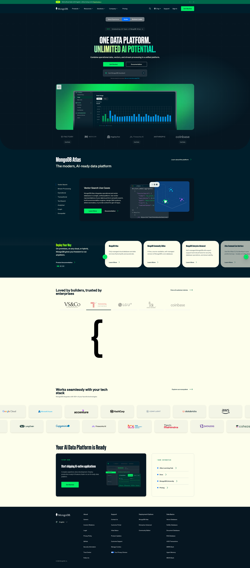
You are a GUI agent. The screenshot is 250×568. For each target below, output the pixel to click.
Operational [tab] (62, 192)
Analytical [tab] (61, 205)
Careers (85, 519)
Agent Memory (171, 552)
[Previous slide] (105, 256)
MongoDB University (167, 481)
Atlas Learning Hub (166, 468)
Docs (161, 474)
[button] (157, 8)
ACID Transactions (172, 541)
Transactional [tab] (62, 197)
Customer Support (116, 541)
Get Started (187, 8)
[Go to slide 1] (58, 266)
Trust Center (87, 552)
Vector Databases (172, 519)
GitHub (85, 541)
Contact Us (114, 519)
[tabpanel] (125, 339)
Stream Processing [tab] (64, 188)
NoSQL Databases (172, 525)
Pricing (162, 487)
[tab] (72, 305)
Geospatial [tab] (61, 213)
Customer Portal (116, 525)
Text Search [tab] (62, 201)
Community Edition (144, 530)
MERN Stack (170, 547)
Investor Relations (89, 525)
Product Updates (116, 536)
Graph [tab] (60, 209)
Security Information (89, 547)
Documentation (136, 64)
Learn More (93, 211)
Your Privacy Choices (121, 552)
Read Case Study (121, 354)
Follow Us (86, 558)
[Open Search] (150, 8)
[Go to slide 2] (60, 266)
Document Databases (173, 530)
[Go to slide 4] (63, 266)
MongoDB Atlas (143, 519)
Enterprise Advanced (145, 525)
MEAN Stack (170, 558)
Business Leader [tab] (137, 19)
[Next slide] (246, 256)
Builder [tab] (126, 19)
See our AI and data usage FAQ (132, 78)
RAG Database (171, 536)
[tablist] (125, 305)
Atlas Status (114, 530)
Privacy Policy (87, 536)
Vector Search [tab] (62, 184)
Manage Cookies (116, 547)
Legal (85, 530)
